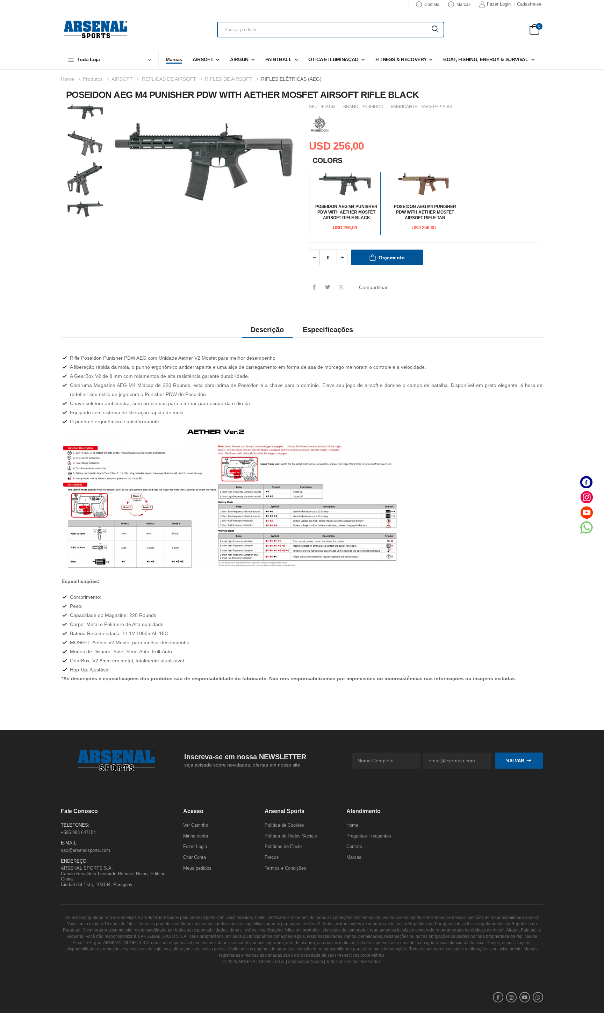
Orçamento (392, 257)
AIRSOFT (203, 59)
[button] (110, 59)
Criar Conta (194, 857)
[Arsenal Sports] (96, 29)
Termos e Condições (285, 867)
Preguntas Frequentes (368, 835)
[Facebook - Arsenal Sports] (586, 482)
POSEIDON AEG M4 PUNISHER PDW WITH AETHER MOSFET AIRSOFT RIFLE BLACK (346, 212)
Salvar (515, 760)
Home (67, 79)
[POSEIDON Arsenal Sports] (319, 123)
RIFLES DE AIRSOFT (228, 79)
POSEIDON (372, 106)
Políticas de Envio (283, 846)
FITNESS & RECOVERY (401, 59)
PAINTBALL (278, 59)
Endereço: (74, 860)
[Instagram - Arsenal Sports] (586, 497)
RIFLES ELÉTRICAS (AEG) (291, 79)
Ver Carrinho (195, 825)
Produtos (93, 79)
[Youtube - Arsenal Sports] (586, 512)
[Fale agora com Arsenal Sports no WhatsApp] (586, 527)
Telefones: (75, 825)
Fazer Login (499, 4)
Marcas (463, 4)
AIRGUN (239, 59)
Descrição (267, 329)
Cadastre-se (529, 4)
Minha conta (195, 835)
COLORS (327, 160)
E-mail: (69, 843)
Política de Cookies (284, 825)
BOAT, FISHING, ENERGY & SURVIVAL (485, 59)
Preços (272, 857)
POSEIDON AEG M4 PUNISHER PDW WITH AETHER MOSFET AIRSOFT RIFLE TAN (425, 212)
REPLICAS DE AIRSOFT (169, 79)
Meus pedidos (197, 867)
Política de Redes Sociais (291, 835)
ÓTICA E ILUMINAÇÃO (333, 59)
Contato (431, 4)
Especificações (328, 329)
